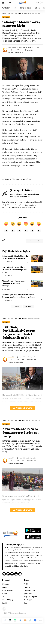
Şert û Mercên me (30, 205)
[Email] (25, 620)
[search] (34, 2)
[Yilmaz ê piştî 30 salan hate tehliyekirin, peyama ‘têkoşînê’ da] (37, 283)
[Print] (35, 620)
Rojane (6, 17)
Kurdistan (35, 272)
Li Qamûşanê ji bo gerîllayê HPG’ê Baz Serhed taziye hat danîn (14, 269)
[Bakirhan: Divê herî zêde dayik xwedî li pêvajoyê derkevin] (37, 258)
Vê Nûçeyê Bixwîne (22, 408)
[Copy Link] (30, 620)
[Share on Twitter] (9, 620)
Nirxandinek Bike (35, 241)
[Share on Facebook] (4, 620)
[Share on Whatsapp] (15, 620)
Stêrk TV (11, 47)
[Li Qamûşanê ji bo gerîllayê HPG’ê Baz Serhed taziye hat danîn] (37, 269)
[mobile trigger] (4, 2)
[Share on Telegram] (20, 620)
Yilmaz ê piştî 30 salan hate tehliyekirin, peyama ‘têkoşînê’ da (13, 283)
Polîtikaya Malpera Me (34, 202)
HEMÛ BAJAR (26, 179)
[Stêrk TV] (22, 2)
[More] (40, 620)
